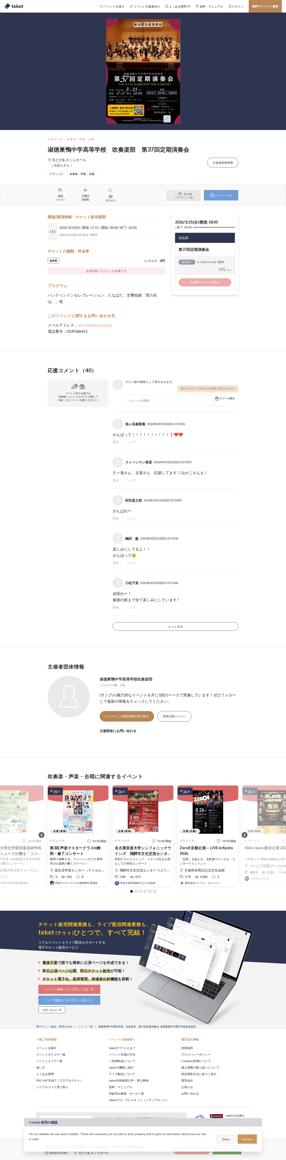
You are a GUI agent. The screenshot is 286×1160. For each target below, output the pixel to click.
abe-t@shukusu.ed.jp (95, 325)
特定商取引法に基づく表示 (198, 1074)
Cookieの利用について (196, 1061)
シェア (131, 442)
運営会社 (187, 1080)
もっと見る (175, 626)
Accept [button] (247, 1139)
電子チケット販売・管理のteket (54, 1026)
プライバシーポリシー (196, 1054)
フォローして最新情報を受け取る (127, 716)
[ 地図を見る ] (62, 165)
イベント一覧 (85, 1026)
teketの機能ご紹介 (121, 1067)
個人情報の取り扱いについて (200, 1067)
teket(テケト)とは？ (122, 1048)
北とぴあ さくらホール (93, 1153)
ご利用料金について (122, 1061)
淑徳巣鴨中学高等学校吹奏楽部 (126, 679)
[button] (131, 891)
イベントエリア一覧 (49, 1061)
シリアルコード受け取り (52, 1087)
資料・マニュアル (120, 1087)
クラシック (55, 139)
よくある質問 (45, 1074)
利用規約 (187, 1048)
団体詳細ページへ (174, 716)
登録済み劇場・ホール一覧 (126, 1093)
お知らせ (187, 1087)
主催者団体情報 (223, 162)
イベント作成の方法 (122, 1054)
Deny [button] (226, 1139)
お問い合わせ (190, 1093)
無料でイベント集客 (265, 6)
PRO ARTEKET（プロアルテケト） (59, 1080)
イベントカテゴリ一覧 (51, 1054)
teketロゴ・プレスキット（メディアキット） (139, 1100)
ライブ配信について (122, 1074)
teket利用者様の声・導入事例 (128, 1080)
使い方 (40, 1067)
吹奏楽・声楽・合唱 (80, 139)
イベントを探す (46, 1048)
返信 (116, 442)
